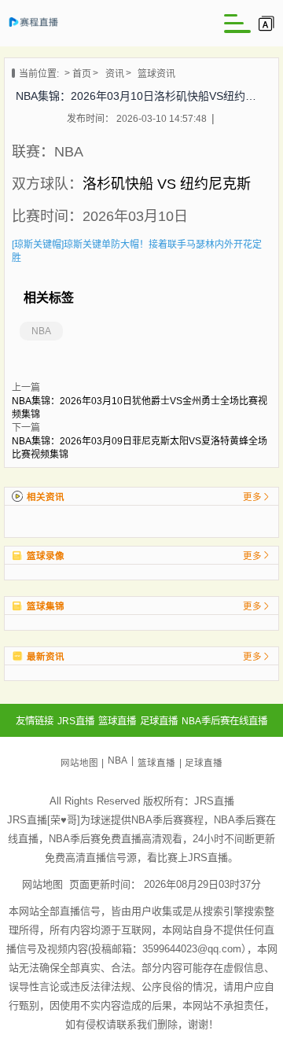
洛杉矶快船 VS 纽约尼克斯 (167, 184)
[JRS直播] (40, 26)
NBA (41, 331)
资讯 (114, 73)
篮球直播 (156, 763)
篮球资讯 (156, 73)
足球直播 (203, 763)
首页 (81, 73)
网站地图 (79, 763)
